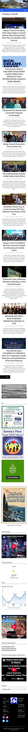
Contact (5, 706)
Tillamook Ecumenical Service (9, 650)
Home (4, 698)
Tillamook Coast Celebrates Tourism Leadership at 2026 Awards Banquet (14, 281)
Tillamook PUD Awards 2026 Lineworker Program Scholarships (14, 112)
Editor (20, 42)
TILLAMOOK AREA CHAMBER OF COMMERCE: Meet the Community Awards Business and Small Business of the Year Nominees (14, 356)
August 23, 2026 (21, 706)
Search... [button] (5, 714)
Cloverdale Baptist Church (8, 646)
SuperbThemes (14, 730)
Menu (25, 10)
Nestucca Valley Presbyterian (9, 648)
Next (7, 377)
